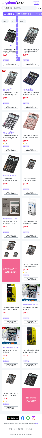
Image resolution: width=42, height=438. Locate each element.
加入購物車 (12, 64)
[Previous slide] (3, 35)
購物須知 (29, 429)
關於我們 (20, 429)
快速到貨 (17, 28)
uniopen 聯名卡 (27, 13)
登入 (36, 3)
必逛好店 (17, 41)
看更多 (17, 59)
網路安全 (13, 434)
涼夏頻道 (17, 37)
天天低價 (17, 32)
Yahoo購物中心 (14, 3)
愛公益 (17, 55)
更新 (36, 423)
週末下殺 (17, 46)
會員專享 (17, 50)
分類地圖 (29, 434)
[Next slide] (18, 35)
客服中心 (12, 429)
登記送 (17, 19)
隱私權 (21, 434)
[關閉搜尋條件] (11, 8)
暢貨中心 (17, 23)
